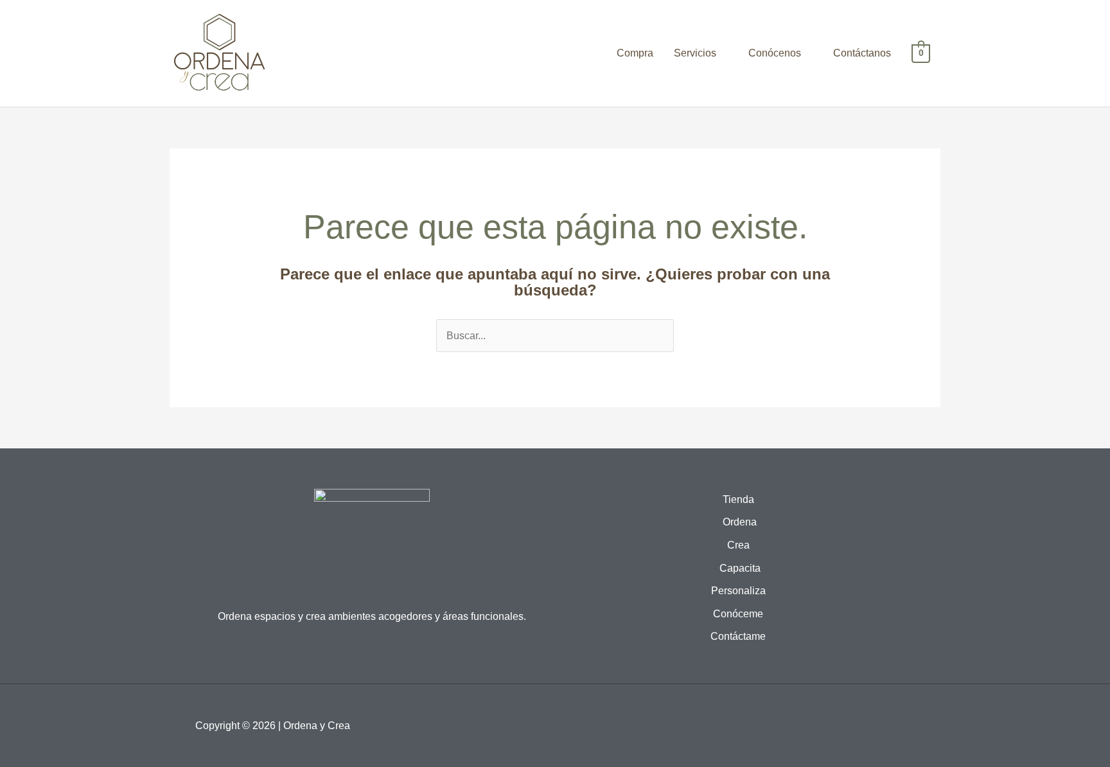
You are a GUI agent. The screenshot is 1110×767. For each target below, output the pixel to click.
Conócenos (774, 53)
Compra (635, 53)
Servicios (695, 53)
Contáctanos (862, 53)
